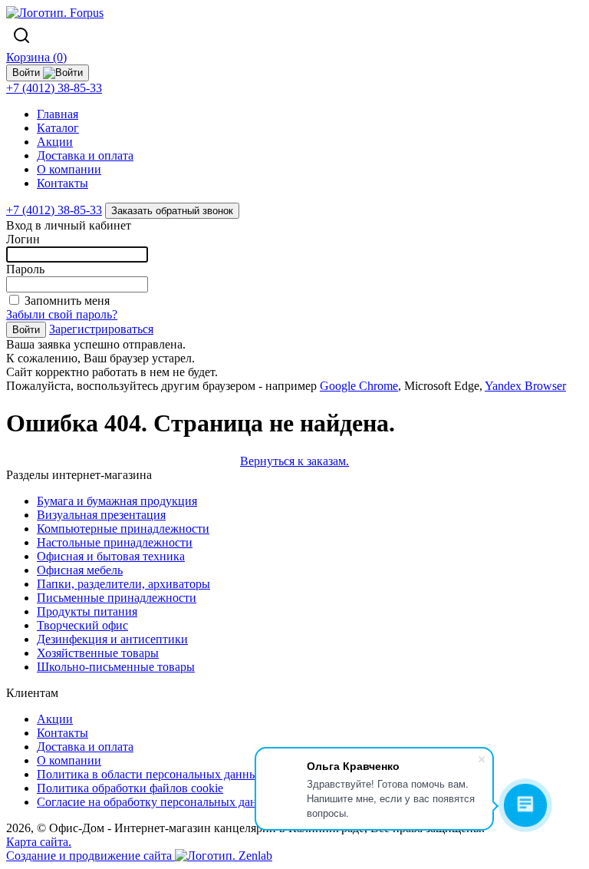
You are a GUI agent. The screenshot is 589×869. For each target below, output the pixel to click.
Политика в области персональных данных (150, 774)
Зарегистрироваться (101, 328)
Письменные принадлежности (116, 597)
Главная (57, 114)
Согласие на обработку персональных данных (157, 801)
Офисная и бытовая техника (111, 556)
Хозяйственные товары (98, 652)
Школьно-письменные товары (116, 666)
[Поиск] (21, 35)
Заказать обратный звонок (172, 210)
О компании (69, 169)
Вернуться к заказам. (294, 461)
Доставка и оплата (85, 155)
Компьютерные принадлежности (123, 528)
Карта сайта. (38, 841)
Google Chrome (359, 385)
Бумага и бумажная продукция (117, 500)
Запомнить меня (67, 300)
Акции (55, 141)
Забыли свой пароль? (61, 314)
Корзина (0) (36, 57)
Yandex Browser (525, 385)
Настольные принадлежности (114, 542)
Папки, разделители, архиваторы (123, 583)
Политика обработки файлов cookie (130, 788)
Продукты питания (87, 611)
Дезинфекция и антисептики (112, 639)
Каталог (58, 127)
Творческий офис (82, 625)
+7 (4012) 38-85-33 (54, 87)
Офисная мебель (80, 570)
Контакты (62, 183)
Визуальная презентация (101, 514)
